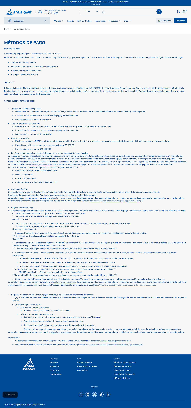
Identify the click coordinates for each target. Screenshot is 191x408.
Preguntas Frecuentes (87, 366)
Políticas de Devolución (124, 374)
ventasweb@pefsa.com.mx (40, 164)
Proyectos (54, 370)
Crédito (70, 20)
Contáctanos (180, 21)
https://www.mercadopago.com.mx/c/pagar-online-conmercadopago (124, 284)
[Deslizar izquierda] (56, 3)
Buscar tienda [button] (166, 21)
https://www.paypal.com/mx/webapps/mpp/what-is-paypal (115, 200)
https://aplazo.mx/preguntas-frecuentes (113, 340)
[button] (159, 11)
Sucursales (55, 366)
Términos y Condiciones (124, 362)
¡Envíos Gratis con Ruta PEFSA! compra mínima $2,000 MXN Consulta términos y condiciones (95, 3)
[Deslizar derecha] (135, 3)
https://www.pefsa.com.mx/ (63, 198)
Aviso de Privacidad (123, 366)
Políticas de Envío (122, 370)
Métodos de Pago (122, 378)
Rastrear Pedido (84, 20)
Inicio (6, 29)
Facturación (100, 20)
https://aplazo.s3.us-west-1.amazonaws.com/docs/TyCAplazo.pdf (113, 344)
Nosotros (54, 362)
